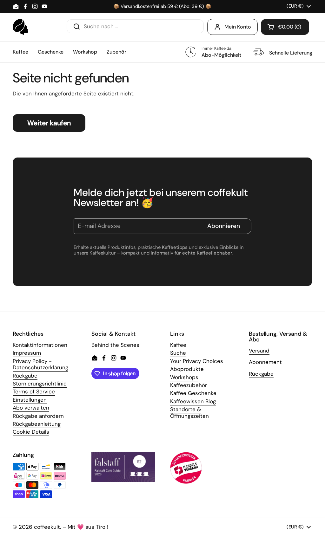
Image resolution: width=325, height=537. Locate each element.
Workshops (184, 377)
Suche (178, 352)
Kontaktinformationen (40, 344)
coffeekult (47, 526)
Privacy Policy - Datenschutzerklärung (40, 364)
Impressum (27, 352)
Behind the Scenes (115, 344)
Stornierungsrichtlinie (40, 383)
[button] (285, 27)
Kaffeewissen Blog (193, 401)
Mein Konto (237, 26)
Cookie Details (31, 431)
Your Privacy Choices (196, 361)
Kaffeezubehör (188, 385)
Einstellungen (30, 399)
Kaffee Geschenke (193, 393)
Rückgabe (25, 375)
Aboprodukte (187, 369)
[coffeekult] (20, 27)
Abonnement (265, 362)
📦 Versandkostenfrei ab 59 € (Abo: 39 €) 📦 (162, 6)
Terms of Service (34, 391)
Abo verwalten (31, 407)
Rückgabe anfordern (38, 415)
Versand (259, 350)
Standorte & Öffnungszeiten (189, 412)
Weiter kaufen (49, 123)
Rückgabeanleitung (37, 423)
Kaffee (178, 344)
